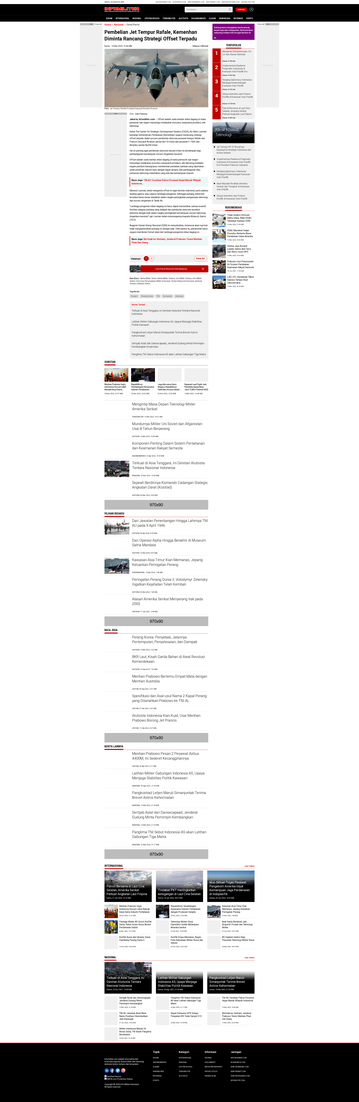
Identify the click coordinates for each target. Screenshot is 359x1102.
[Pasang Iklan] (91, 24)
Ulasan (212, 18)
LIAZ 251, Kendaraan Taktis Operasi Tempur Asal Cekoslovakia (240, 280)
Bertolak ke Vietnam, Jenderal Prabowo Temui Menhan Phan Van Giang (236, 1016)
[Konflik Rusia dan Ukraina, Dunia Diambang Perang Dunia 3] (111, 942)
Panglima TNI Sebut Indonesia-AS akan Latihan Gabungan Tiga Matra (169, 354)
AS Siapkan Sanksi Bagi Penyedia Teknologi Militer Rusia (238, 938)
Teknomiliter (169, 18)
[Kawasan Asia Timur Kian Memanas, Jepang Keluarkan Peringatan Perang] (116, 566)
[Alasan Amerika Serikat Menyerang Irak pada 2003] (116, 605)
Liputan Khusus (152, 18)
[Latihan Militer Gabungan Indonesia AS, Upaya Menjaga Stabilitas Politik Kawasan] (116, 779)
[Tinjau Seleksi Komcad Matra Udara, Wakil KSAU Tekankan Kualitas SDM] (219, 220)
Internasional (122, 18)
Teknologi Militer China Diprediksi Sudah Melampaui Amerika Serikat (185, 924)
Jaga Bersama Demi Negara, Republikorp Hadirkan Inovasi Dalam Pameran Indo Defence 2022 (169, 389)
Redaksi (208, 1058)
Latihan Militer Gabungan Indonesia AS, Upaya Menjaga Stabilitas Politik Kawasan (167, 323)
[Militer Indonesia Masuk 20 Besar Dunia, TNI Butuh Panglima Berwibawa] (111, 1034)
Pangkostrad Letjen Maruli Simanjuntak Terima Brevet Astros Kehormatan (165, 334)
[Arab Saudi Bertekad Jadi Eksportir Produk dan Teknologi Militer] (214, 927)
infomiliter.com (248, 2)
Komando (167, 296)
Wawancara (224, 18)
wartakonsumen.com (231, 2)
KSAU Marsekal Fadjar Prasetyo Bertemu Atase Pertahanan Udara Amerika (240, 233)
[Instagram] (123, 1068)
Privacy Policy (211, 1071)
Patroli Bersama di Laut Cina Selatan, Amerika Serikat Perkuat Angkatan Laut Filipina (127, 890)
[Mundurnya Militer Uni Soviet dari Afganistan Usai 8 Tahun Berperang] (116, 430)
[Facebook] (112, 1068)
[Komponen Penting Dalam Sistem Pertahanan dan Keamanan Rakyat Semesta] (116, 449)
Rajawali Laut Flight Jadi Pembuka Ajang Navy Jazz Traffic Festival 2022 (196, 387)
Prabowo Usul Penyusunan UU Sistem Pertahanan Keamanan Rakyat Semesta (240, 264)
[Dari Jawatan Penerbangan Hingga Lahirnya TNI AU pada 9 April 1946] (116, 526)
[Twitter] (118, 1068)
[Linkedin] (107, 1068)
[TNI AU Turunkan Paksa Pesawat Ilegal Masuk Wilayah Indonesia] (214, 1003)
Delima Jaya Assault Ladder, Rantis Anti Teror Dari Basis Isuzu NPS (239, 249)
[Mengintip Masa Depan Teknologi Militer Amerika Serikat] (116, 410)
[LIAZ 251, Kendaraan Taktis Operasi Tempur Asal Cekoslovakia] (219, 282)
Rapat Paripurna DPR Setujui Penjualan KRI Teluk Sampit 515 (186, 1014)
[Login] (251, 9)
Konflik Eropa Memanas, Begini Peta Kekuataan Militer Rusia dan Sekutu (187, 940)
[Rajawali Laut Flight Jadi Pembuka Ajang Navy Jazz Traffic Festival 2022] (196, 375)
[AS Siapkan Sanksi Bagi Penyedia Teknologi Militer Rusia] (214, 942)
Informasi (238, 18)
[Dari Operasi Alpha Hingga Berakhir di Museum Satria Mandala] (116, 546)
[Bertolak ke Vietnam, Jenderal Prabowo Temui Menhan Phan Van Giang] (214, 1018)
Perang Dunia (147, 296)
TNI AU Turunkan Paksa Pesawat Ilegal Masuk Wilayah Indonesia (238, 999)
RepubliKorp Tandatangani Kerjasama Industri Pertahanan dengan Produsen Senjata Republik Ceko (143, 389)
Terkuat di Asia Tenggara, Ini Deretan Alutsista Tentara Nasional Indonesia (166, 312)
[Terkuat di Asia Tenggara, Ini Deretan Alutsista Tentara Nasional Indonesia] (116, 469)
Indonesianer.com (163, 2)
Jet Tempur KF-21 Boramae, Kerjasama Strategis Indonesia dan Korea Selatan (234, 150)
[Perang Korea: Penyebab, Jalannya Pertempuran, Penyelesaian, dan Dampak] (116, 643)
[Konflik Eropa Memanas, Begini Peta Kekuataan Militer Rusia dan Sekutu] (162, 942)
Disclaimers (210, 1062)
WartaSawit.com (213, 2)
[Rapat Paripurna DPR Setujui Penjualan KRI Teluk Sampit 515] (162, 1018)
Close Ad (98, 24)
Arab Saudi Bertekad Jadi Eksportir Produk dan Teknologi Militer (237, 924)
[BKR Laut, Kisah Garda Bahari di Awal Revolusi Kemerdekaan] (116, 662)
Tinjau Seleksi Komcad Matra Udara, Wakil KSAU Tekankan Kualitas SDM (239, 218)
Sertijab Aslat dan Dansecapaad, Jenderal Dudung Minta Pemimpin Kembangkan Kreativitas (168, 345)
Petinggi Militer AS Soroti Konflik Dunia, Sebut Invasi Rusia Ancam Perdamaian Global (135, 924)
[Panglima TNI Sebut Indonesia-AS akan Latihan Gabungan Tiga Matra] (116, 838)
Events (249, 18)
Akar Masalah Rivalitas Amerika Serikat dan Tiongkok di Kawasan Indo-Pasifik (233, 186)
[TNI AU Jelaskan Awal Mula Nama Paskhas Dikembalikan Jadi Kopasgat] (111, 1018)
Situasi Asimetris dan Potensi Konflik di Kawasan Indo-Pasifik (232, 197)
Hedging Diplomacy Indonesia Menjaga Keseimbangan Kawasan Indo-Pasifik (233, 174)
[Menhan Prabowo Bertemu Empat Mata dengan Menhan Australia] (116, 682)
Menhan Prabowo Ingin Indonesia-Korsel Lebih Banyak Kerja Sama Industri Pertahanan (134, 909)
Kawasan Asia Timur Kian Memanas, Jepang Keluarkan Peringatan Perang (236, 909)
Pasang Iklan (210, 1076)
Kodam (109, 18)
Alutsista (183, 18)
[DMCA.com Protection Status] (118, 1079)
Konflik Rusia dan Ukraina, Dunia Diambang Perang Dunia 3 (134, 938)
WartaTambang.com (196, 2)
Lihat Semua (249, 866)
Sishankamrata (198, 18)
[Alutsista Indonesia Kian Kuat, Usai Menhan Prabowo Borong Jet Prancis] (116, 721)
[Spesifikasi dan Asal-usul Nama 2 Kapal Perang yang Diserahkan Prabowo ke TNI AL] (116, 702)
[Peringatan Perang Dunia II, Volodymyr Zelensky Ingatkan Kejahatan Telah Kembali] (116, 585)
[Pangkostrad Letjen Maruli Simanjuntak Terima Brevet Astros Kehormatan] (116, 798)
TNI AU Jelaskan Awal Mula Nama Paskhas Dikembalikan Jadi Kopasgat (133, 1016)
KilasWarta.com (179, 2)
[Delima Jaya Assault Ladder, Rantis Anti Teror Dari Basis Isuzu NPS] (219, 251)
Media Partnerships (213, 1067)
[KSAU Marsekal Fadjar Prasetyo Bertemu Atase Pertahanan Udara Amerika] (219, 235)
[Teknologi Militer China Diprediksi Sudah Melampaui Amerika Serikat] (162, 927)
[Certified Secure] (113, 1076)
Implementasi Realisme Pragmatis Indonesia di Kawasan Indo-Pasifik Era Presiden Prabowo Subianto (233, 162)
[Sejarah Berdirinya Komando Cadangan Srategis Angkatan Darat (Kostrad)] (116, 488)
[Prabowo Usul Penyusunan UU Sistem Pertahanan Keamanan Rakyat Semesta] (219, 266)
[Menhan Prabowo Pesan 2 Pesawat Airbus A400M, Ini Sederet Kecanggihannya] (116, 759)
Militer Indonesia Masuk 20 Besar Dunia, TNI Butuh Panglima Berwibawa (135, 1031)
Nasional (137, 18)
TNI (157, 296)
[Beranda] (122, 9)
